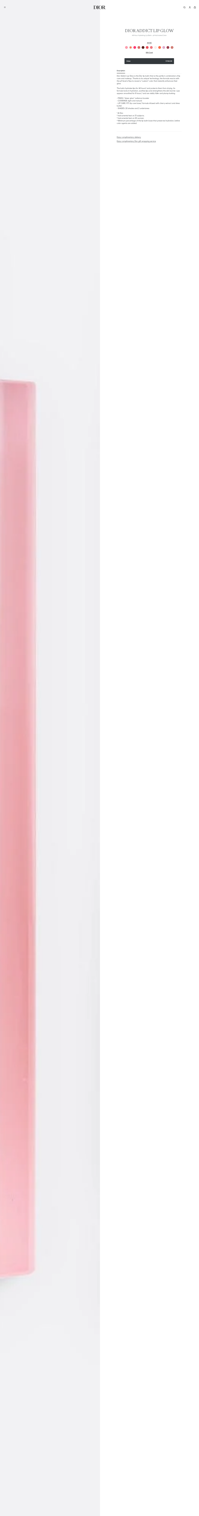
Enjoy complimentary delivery (129, 137)
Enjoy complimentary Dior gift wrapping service (136, 141)
